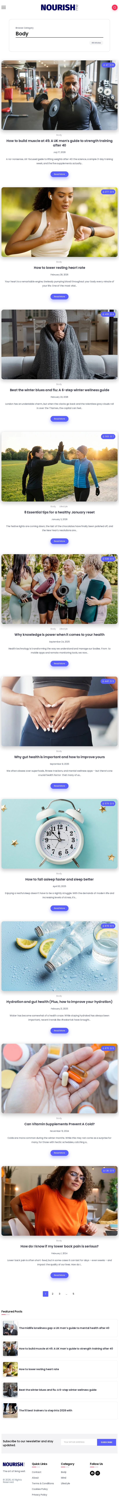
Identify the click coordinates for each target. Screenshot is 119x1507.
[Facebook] (92, 1473)
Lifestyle (63, 506)
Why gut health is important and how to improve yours (59, 757)
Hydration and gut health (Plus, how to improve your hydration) (59, 1001)
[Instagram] (97, 1473)
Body (59, 135)
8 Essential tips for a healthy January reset (59, 512)
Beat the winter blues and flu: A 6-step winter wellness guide (59, 390)
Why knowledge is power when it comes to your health (59, 634)
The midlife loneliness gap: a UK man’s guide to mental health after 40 (64, 1328)
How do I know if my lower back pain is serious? (59, 1246)
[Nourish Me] (59, 7)
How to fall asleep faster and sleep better (59, 879)
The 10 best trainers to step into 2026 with (45, 1410)
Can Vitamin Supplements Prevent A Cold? (59, 1124)
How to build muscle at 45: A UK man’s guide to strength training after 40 (59, 143)
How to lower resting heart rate (59, 267)
